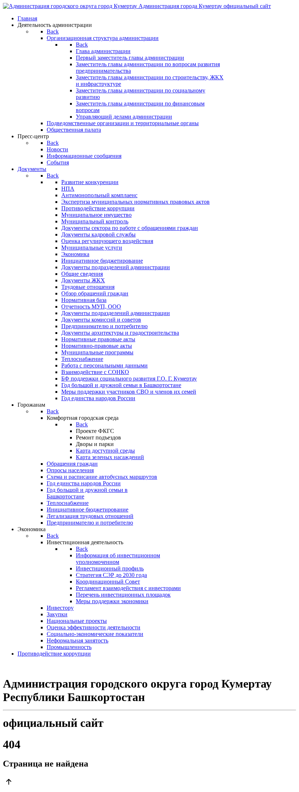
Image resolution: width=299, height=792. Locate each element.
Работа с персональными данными (104, 365)
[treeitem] (90, 182)
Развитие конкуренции (90, 182)
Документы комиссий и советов (101, 320)
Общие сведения (82, 274)
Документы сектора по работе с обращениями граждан (129, 228)
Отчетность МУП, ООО (91, 306)
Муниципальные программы (97, 352)
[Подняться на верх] (149, 782)
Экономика (75, 254)
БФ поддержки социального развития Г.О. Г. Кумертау (129, 378)
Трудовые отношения (87, 287)
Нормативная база (83, 300)
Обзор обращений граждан (94, 293)
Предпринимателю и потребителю (104, 326)
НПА (67, 189)
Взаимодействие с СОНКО (95, 372)
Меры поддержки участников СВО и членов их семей (128, 392)
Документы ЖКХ (83, 280)
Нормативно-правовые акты (96, 346)
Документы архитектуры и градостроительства (120, 333)
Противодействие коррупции (98, 208)
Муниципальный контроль (94, 221)
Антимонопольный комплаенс (99, 195)
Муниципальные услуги (91, 247)
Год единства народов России (98, 398)
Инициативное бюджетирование (102, 261)
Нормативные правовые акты (98, 339)
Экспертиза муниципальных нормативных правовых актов (135, 202)
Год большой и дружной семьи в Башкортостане (121, 385)
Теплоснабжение (82, 359)
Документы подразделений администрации (115, 267)
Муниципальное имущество (96, 215)
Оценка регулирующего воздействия (107, 241)
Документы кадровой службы (98, 234)
